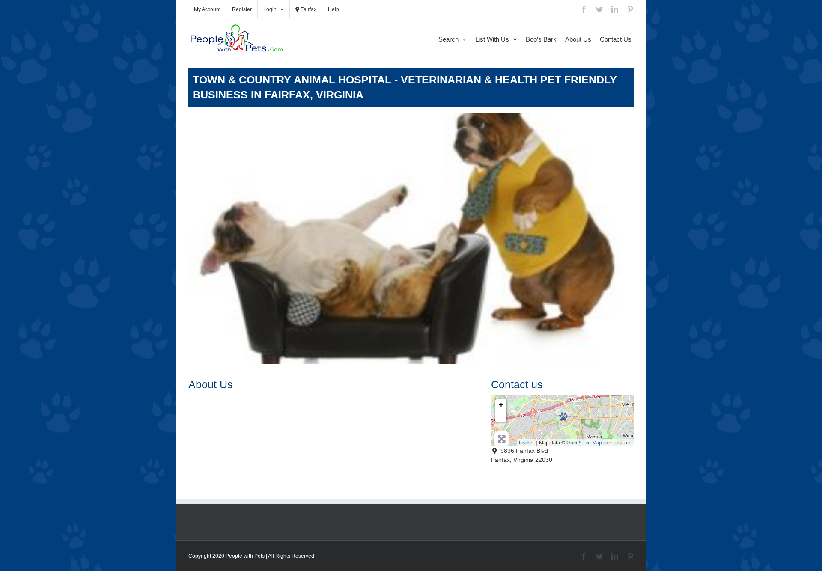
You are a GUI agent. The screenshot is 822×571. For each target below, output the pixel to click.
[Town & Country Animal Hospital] (563, 416)
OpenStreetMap (584, 442)
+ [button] (501, 404)
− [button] (501, 415)
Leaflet (526, 442)
